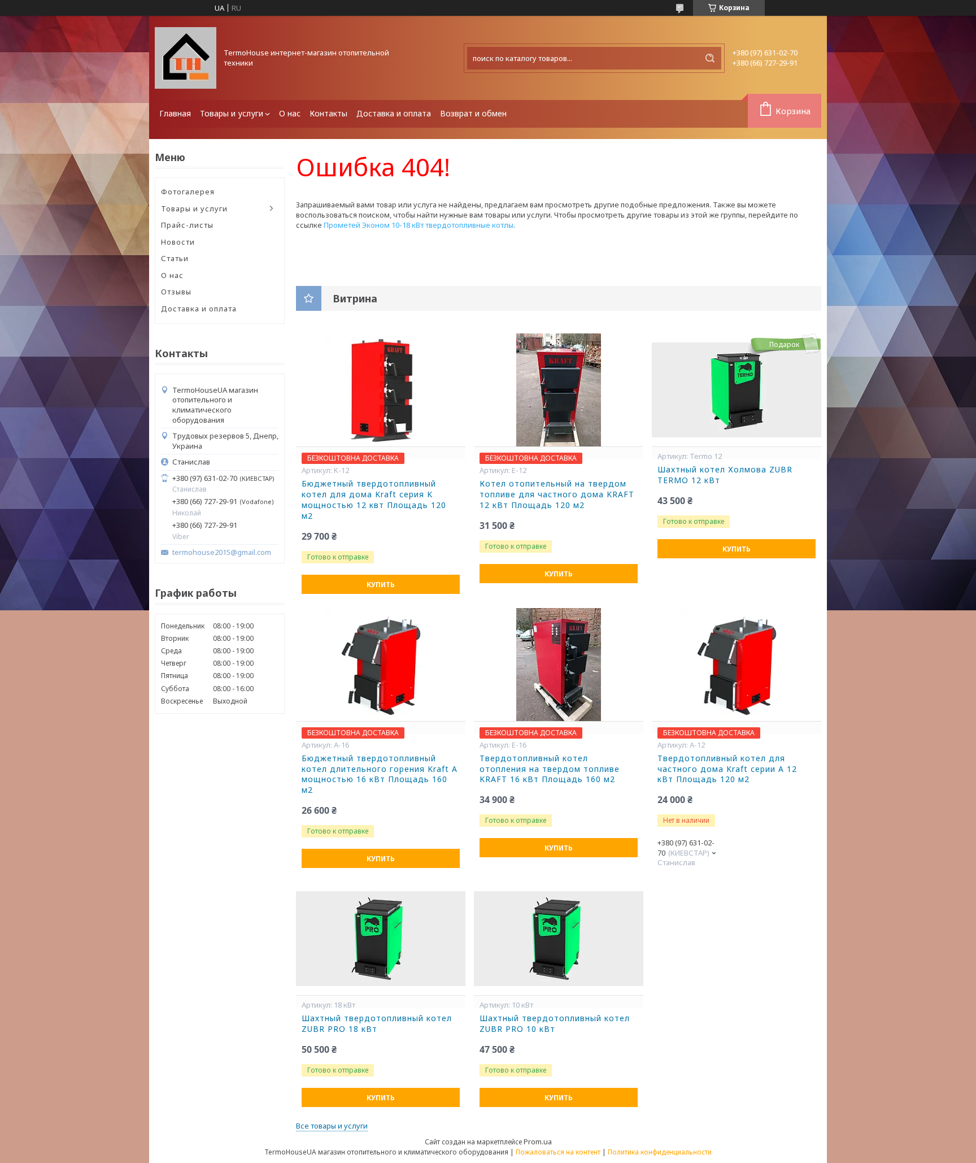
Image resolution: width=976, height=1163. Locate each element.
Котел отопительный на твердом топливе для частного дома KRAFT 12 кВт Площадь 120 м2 (557, 494)
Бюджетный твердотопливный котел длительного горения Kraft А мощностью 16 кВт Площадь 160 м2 (379, 774)
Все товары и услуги (332, 1126)
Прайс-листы (187, 225)
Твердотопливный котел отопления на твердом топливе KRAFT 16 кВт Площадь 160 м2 (550, 769)
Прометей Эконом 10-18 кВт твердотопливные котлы (418, 225)
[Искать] (710, 58)
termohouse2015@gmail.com (221, 552)
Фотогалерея (188, 191)
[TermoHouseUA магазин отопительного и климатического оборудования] (185, 58)
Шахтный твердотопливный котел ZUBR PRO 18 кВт (377, 1023)
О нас (289, 113)
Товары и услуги (231, 113)
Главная (175, 113)
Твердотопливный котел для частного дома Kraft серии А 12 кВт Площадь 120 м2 (727, 769)
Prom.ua (538, 1141)
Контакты (328, 113)
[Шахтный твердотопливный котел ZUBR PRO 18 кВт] (380, 938)
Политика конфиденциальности (660, 1152)
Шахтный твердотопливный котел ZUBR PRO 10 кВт (555, 1023)
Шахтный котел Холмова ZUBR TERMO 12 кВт (724, 475)
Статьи (175, 258)
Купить (381, 584)
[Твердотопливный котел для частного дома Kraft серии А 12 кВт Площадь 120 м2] (736, 664)
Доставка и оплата (393, 113)
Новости (178, 242)
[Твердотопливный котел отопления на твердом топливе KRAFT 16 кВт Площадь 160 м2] (558, 664)
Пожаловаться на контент (558, 1152)
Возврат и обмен (473, 113)
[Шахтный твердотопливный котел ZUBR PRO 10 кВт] (558, 938)
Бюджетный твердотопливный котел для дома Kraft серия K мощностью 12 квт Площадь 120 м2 (374, 500)
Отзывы (176, 292)
